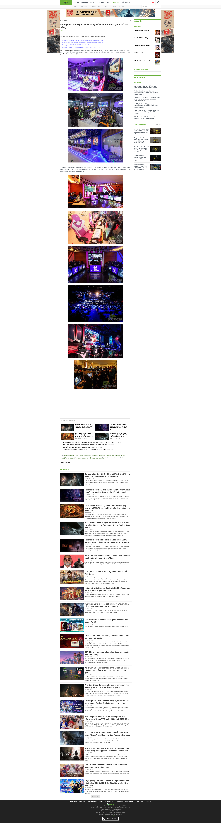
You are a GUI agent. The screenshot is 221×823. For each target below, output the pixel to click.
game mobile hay (69, 457)
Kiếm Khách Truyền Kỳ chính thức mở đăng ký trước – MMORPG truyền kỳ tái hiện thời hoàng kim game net (84, 436)
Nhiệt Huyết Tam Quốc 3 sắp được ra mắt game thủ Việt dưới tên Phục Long (82, 40)
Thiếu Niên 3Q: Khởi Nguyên (141, 30)
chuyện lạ (105, 457)
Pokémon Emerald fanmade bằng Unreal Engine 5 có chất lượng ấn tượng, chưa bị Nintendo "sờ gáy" (107, 670)
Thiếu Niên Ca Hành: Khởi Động (142, 45)
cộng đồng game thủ (78, 457)
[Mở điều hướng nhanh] (130, 20)
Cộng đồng (115, 2)
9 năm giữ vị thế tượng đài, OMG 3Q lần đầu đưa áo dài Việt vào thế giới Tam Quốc (84, 449)
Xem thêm (158, 124)
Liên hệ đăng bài (111, 818)
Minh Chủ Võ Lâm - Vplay (141, 38)
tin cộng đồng (67, 458)
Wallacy (121, 6)
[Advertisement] (95, 404)
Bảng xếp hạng (92, 801)
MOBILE (75, 6)
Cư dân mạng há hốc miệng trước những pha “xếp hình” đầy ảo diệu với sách (82, 42)
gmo (90, 455)
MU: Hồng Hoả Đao (139, 53)
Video (92, 2)
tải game (94, 455)
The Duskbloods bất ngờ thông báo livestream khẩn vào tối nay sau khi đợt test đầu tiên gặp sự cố (119, 427)
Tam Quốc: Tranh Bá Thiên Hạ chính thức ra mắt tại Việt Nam (79, 447)
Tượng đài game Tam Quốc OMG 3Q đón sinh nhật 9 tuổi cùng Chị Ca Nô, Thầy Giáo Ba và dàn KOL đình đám (107, 783)
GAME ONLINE (83, 6)
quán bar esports (100, 458)
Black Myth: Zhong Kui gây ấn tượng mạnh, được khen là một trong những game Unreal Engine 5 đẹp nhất (118, 436)
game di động (85, 455)
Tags (62, 455)
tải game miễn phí (88, 457)
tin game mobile (118, 455)
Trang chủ (73, 801)
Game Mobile (129, 801)
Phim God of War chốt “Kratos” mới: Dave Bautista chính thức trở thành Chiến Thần (85, 444)
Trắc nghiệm (125, 2)
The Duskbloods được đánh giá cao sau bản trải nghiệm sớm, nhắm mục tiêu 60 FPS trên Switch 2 (89, 442)
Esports (148, 801)
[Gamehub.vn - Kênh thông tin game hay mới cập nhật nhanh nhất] (66, 2)
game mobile (79, 455)
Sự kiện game (109, 801)
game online (72, 455)
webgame (66, 455)
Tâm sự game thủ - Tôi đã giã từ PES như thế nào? (75, 45)
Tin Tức (76, 2)
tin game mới (99, 457)
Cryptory (113, 6)
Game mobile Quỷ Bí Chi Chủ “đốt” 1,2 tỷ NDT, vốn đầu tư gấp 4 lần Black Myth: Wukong (84, 426)
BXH (107, 2)
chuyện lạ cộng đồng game (114, 457)
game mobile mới (110, 455)
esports (94, 457)
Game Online (139, 801)
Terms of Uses (108, 815)
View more (95, 796)
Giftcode (82, 801)
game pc (98, 455)
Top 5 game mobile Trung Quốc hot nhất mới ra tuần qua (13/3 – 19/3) (81, 47)
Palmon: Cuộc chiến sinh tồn (142, 60)
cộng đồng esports (75, 458)
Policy (114, 815)
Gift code (84, 2)
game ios (103, 455)
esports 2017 (83, 458)
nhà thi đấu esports (91, 458)
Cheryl (61, 30)
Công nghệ (100, 2)
